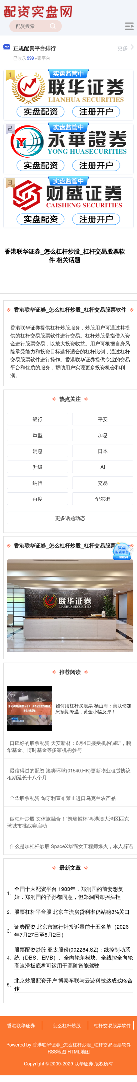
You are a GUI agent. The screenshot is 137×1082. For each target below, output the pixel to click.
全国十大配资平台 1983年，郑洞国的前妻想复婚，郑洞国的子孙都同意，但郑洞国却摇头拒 (68, 893)
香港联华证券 (21, 1025)
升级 (38, 466)
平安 (103, 418)
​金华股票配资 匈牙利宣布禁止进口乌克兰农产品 (63, 797)
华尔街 (102, 498)
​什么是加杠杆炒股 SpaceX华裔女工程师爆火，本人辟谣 (71, 845)
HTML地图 (79, 1051)
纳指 (38, 482)
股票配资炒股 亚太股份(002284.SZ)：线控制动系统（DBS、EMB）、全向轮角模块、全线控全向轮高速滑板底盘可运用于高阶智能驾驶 (73, 957)
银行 (38, 418)
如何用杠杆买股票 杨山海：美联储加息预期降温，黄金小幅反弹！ (93, 708)
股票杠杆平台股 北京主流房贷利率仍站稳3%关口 (72, 911)
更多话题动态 (70, 517)
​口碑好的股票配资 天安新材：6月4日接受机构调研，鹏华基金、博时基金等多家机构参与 (69, 746)
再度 (38, 498)
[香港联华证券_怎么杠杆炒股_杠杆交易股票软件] (39, 11)
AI (102, 466)
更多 (122, 48)
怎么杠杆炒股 (67, 1025)
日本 (103, 450)
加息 (103, 434)
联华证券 (83, 1063)
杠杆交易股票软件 (112, 1025)
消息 (38, 450)
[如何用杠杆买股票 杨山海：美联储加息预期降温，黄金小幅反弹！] (29, 708)
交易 (103, 482)
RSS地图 (57, 1051)
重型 (38, 434)
